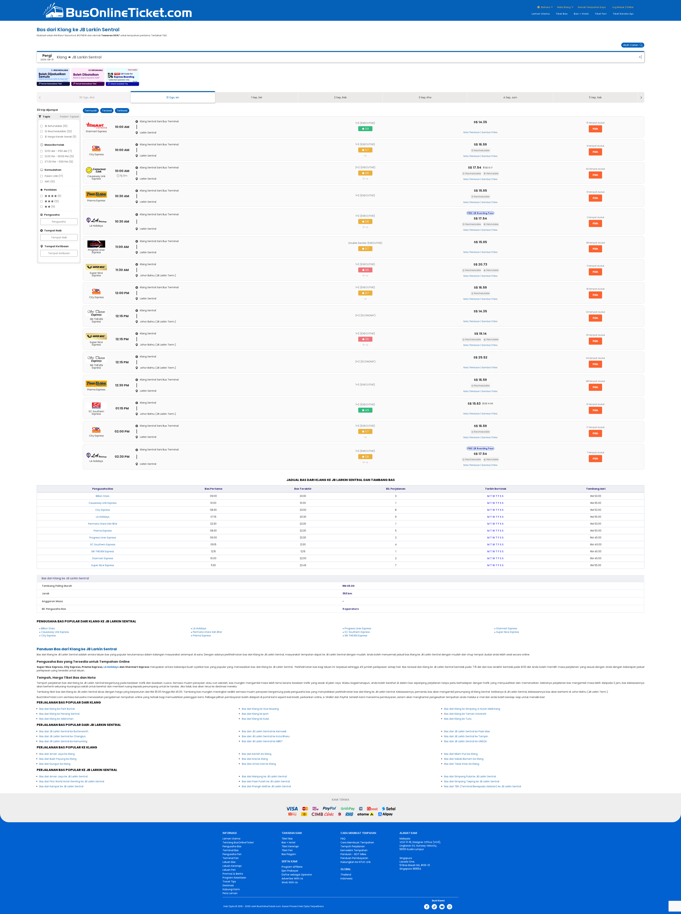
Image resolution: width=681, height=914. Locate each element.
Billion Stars (102, 496)
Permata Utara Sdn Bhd (102, 524)
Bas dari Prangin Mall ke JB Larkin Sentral (266, 786)
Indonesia (346, 878)
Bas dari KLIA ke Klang (255, 759)
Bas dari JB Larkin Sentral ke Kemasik (264, 731)
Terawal (107, 110)
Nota (465, 132)
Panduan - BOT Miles (353, 854)
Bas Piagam (289, 854)
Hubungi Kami (231, 889)
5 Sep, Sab (595, 97)
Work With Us (290, 882)
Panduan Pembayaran (354, 858)
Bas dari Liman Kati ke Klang (259, 764)
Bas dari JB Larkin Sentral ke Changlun (62, 736)
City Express (102, 510)
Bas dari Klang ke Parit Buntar (57, 709)
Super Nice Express (102, 565)
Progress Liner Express (102, 537)
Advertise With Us (292, 878)
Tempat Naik (59, 237)
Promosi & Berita (233, 873)
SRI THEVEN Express (102, 551)
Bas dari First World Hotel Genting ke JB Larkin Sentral (71, 781)
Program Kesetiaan (234, 877)
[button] (53, 77)
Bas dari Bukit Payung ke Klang (57, 759)
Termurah (91, 110)
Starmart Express (102, 558)
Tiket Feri (601, 13)
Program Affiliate (292, 867)
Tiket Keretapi (290, 846)
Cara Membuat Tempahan (357, 842)
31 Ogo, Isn (172, 97)
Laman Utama (541, 13)
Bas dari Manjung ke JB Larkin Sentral (264, 776)
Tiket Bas (562, 13)
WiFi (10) (50, 181)
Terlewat (122, 110)
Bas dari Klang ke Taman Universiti (465, 714)
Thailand (345, 874)
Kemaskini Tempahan (353, 850)
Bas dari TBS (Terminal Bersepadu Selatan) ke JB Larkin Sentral (482, 786)
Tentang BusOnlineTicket (238, 842)
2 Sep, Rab (340, 97)
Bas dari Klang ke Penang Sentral (59, 714)
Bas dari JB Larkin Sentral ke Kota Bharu (266, 736)
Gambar (486, 132)
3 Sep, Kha (425, 97)
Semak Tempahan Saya (592, 7)
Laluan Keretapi (232, 866)
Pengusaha (59, 221)
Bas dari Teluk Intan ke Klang (461, 764)
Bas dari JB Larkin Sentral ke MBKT (262, 741)
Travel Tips (229, 881)
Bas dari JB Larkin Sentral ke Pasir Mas (467, 731)
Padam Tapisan (69, 116)
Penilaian (475, 132)
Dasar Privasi (289, 906)
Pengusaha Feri (232, 854)
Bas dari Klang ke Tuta (457, 719)
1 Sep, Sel (256, 97)
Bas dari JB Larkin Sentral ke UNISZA (465, 741)
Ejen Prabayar (290, 870)
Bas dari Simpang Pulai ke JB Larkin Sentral (470, 776)
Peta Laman (230, 893)
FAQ (342, 838)
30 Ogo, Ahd (86, 97)
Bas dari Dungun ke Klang (54, 764)
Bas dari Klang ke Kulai (255, 719)
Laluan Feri (229, 870)
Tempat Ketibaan (59, 253)
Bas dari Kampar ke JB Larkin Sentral (61, 786)
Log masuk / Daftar (623, 7)
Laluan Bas (229, 862)
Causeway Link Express (103, 503)
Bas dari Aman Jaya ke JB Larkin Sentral (63, 776)
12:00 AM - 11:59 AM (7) (58, 151)
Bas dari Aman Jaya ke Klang (57, 754)
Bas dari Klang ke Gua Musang (260, 709)
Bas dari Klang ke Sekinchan (56, 719)
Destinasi (228, 885)
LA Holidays (102, 517)
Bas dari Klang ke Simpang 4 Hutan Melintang (472, 709)
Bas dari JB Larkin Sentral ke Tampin (466, 736)
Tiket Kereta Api (623, 13)
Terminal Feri (231, 858)
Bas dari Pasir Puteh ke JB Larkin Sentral (266, 781)
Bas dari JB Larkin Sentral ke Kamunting (63, 741)
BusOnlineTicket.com (268, 906)
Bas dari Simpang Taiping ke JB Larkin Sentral (471, 781)
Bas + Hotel (581, 13)
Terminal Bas (231, 850)
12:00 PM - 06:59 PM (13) (59, 156)
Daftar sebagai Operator (297, 874)
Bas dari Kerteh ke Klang (256, 754)
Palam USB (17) (54, 176)
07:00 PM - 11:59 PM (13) (59, 161)
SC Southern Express (102, 544)
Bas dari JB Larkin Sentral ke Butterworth (63, 731)
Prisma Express (103, 530)
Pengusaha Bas (232, 846)
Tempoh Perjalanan (352, 846)
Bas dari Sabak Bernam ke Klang (463, 759)
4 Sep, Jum (510, 97)
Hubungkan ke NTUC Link (355, 862)
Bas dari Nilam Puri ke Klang (461, 754)
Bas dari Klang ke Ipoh (255, 714)
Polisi (494, 132)
